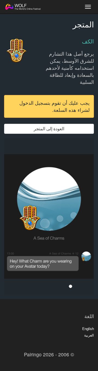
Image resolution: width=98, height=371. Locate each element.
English (88, 328)
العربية (89, 335)
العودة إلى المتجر (49, 128)
